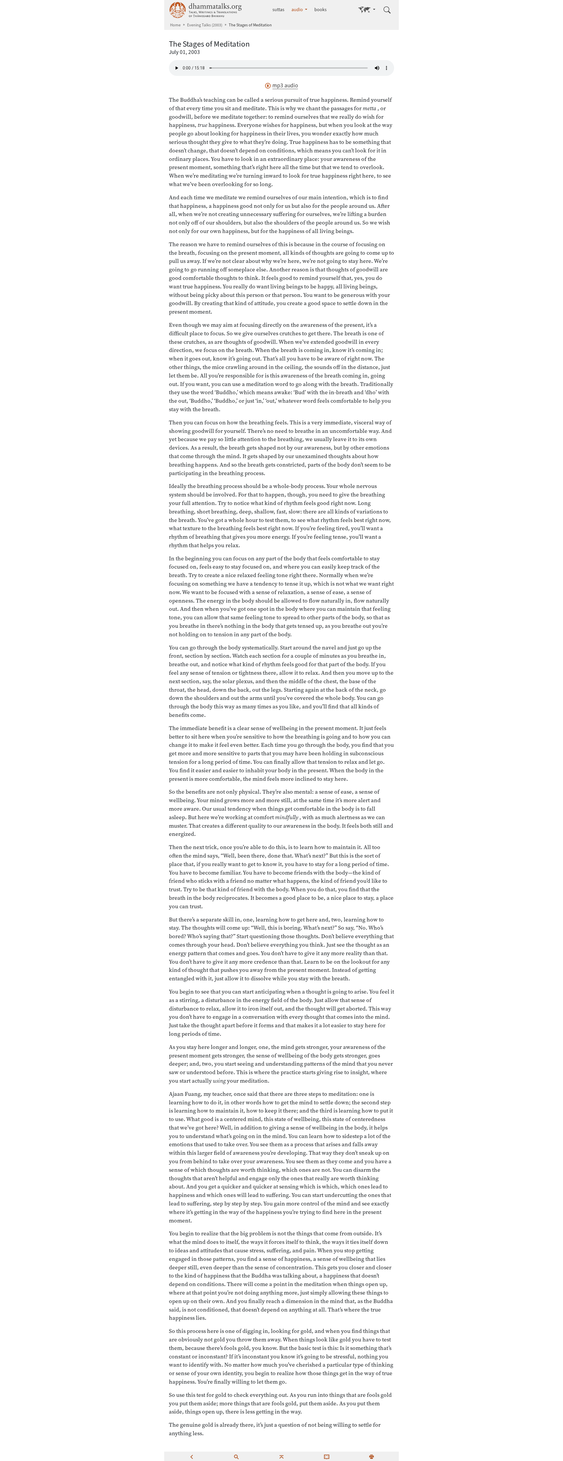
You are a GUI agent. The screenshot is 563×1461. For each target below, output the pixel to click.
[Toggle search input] (387, 10)
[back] (191, 1456)
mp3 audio (285, 85)
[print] (371, 1456)
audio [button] (297, 9)
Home (175, 25)
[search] (236, 1456)
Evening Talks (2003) (204, 25)
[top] (281, 1456)
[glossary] (326, 1456)
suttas (278, 9)
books (320, 9)
